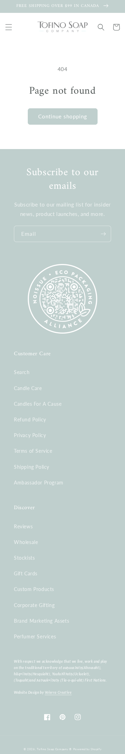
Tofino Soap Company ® (54, 749)
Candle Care (28, 388)
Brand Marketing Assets (41, 621)
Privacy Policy (30, 435)
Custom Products (34, 589)
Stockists (24, 558)
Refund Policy (30, 419)
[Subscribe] (103, 234)
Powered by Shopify (87, 749)
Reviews (23, 526)
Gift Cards (26, 573)
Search (22, 372)
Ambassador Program (39, 482)
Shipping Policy (31, 467)
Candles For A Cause (37, 404)
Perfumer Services (35, 636)
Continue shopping (62, 116)
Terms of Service (33, 451)
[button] (8, 27)
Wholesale (26, 542)
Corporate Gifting (34, 605)
